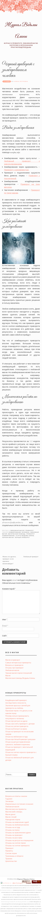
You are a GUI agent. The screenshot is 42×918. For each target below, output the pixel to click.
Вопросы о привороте (14, 665)
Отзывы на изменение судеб (17, 822)
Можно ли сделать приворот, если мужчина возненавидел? (9, 560)
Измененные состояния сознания (19, 804)
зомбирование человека (19, 532)
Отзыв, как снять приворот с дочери (20, 724)
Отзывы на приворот (14, 835)
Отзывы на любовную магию (17, 825)
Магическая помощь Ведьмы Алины (20, 678)
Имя (4, 619)
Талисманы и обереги (14, 856)
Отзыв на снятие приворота (16, 726)
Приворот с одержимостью (16, 170)
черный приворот (22, 537)
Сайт (4, 635)
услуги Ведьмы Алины (25, 535)
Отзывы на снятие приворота (17, 845)
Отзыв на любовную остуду (16, 737)
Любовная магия (17, 530)
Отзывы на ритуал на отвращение (19, 840)
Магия (8, 675)
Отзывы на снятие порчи (15, 843)
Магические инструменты (15, 809)
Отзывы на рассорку (13, 838)
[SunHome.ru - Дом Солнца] (11, 883)
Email (5, 625)
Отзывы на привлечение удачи (18, 833)
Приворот (29, 530)
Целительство (11, 861)
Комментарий (9, 589)
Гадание (8, 799)
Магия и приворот (12, 660)
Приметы (9, 851)
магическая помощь (17, 534)
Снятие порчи (11, 853)
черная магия (8, 537)
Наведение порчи (12, 819)
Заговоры (9, 801)
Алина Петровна (21, 81)
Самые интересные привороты (18, 663)
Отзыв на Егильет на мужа (16, 729)
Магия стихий (10, 817)
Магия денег (10, 814)
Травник (8, 859)
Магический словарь (13, 812)
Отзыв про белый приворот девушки (20, 739)
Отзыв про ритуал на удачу (16, 721)
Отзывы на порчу (12, 830)
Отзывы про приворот (14, 668)
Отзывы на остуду (12, 827)
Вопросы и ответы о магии (16, 796)
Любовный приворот (30, 556)
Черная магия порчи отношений (18, 673)
